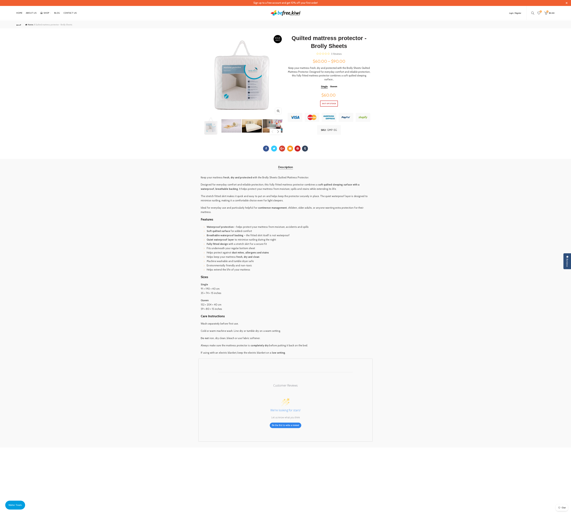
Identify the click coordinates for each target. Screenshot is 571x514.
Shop (46, 13)
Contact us (70, 13)
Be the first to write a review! (285, 425)
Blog (57, 13)
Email (290, 148)
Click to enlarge (278, 111)
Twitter (274, 148)
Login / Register (515, 13)
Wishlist (540, 11)
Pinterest (298, 148)
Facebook (266, 148)
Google (282, 148)
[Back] (18, 25)
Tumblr (305, 148)
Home (19, 13)
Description (285, 167)
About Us (31, 13)
